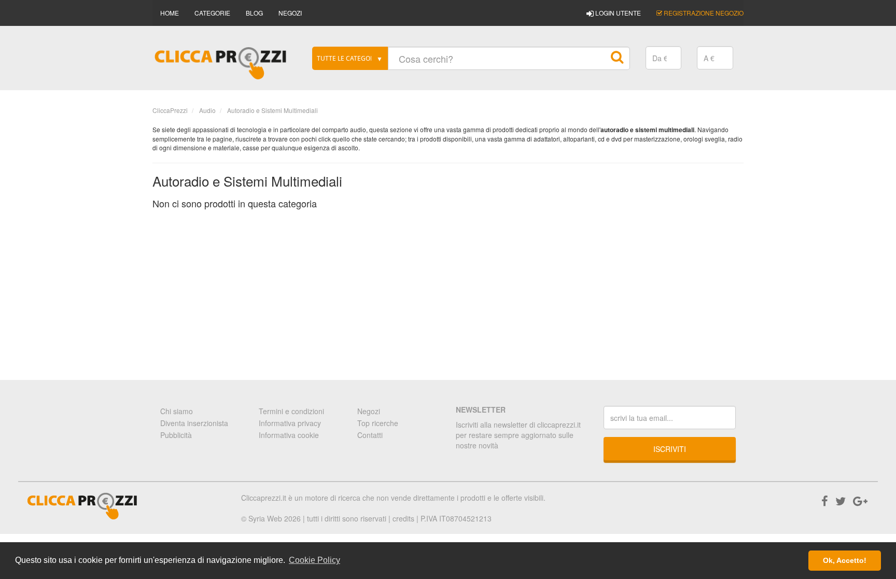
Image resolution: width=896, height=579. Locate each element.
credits (403, 518)
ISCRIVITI (669, 449)
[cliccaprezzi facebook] (824, 500)
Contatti (370, 435)
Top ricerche (377, 423)
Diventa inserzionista (194, 423)
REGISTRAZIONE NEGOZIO (703, 12)
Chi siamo (176, 411)
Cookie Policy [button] (314, 560)
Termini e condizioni (291, 411)
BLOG (254, 12)
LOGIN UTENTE (617, 12)
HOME (169, 12)
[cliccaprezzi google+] (860, 500)
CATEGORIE (212, 12)
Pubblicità (176, 435)
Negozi (368, 411)
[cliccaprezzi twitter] (840, 500)
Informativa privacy (290, 423)
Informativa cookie (289, 435)
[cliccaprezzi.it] (220, 63)
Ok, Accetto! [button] (844, 560)
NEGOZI (290, 12)
